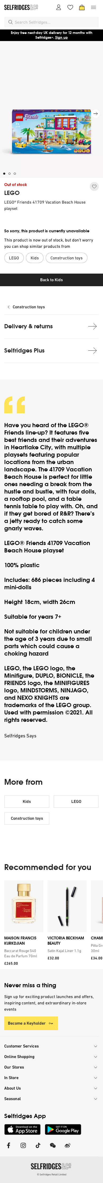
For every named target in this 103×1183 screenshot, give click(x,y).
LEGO (12, 193)
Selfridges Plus (24, 350)
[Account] (58, 7)
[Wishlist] (70, 7)
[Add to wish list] (94, 186)
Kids (27, 801)
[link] (22, 953)
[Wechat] (53, 1148)
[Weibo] (67, 1148)
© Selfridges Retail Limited (51, 1174)
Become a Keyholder (27, 1023)
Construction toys (29, 306)
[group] (51, 924)
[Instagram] (23, 1148)
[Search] (10, 22)
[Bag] (82, 7)
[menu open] (93, 7)
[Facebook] (8, 1148)
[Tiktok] (38, 1148)
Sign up (61, 37)
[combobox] (56, 22)
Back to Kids (51, 279)
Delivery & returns (28, 326)
